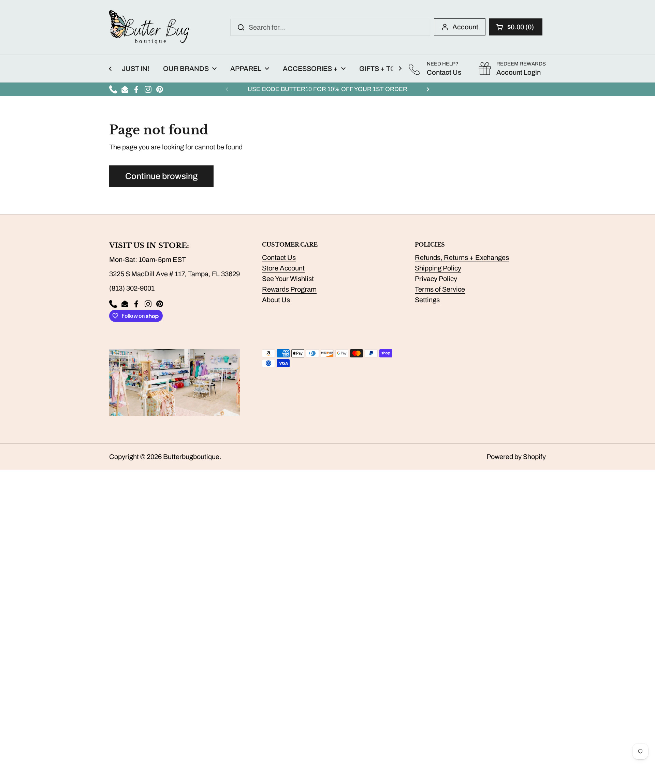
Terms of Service (440, 289)
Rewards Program (289, 289)
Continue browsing (161, 176)
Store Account (283, 268)
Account (465, 27)
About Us (276, 300)
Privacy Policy (436, 278)
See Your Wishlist (288, 278)
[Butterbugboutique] (149, 27)
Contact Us (279, 257)
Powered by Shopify (516, 456)
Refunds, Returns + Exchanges (462, 257)
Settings (427, 300)
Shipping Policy (438, 268)
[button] (515, 26)
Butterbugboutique (191, 456)
